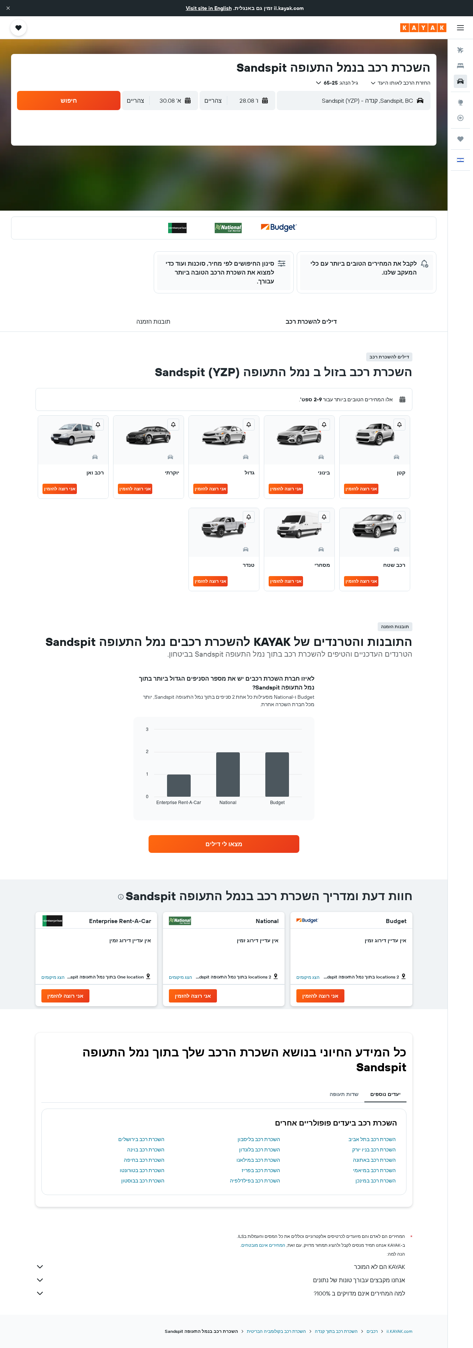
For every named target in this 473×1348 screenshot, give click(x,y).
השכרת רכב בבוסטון (142, 1180)
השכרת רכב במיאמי (374, 1170)
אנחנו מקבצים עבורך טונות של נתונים (359, 1280)
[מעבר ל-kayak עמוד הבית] (423, 27)
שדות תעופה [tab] (344, 1094)
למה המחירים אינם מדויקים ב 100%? (359, 1293)
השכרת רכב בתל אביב (372, 1139)
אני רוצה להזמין (361, 488)
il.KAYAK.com (399, 1331)
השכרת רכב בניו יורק (374, 1149)
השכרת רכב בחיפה (144, 1160)
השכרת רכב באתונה (374, 1160)
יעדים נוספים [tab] (385, 1094)
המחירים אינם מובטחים (263, 1245)
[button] (8, 8)
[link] (224, 844)
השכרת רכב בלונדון (259, 1149)
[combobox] (400, 82)
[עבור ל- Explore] (460, 102)
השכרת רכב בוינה (145, 1149)
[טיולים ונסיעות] (460, 139)
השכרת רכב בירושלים (141, 1139)
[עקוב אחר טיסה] (460, 117)
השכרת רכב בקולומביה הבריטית (276, 1331)
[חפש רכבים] (460, 81)
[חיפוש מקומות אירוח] (460, 65)
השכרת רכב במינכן (375, 1180)
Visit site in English (209, 8)
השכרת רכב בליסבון (259, 1139)
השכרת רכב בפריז (261, 1170)
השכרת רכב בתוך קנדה (336, 1331)
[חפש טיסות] (460, 50)
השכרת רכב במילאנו (258, 1160)
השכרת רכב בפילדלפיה (255, 1180)
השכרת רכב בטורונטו (142, 1170)
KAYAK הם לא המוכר (379, 1266)
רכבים (372, 1331)
